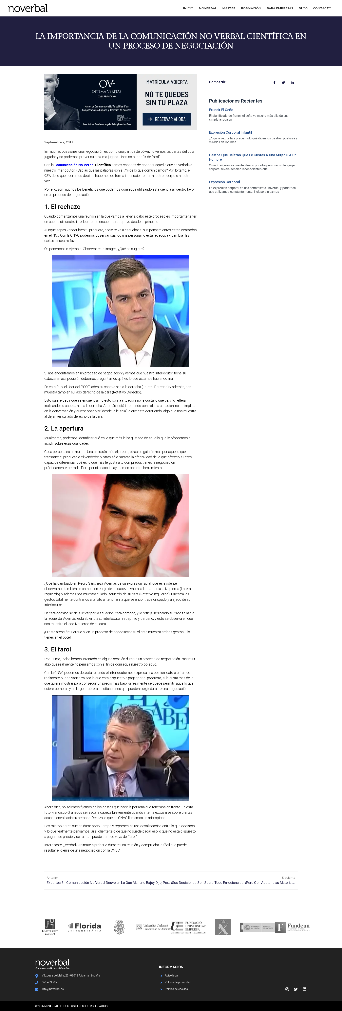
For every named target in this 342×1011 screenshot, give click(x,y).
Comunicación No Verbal (74, 165)
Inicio (188, 8)
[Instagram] (287, 989)
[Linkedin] (305, 989)
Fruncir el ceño (221, 110)
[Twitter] (296, 989)
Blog (303, 8)
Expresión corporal (224, 182)
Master (229, 8)
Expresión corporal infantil (230, 132)
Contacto (322, 8)
